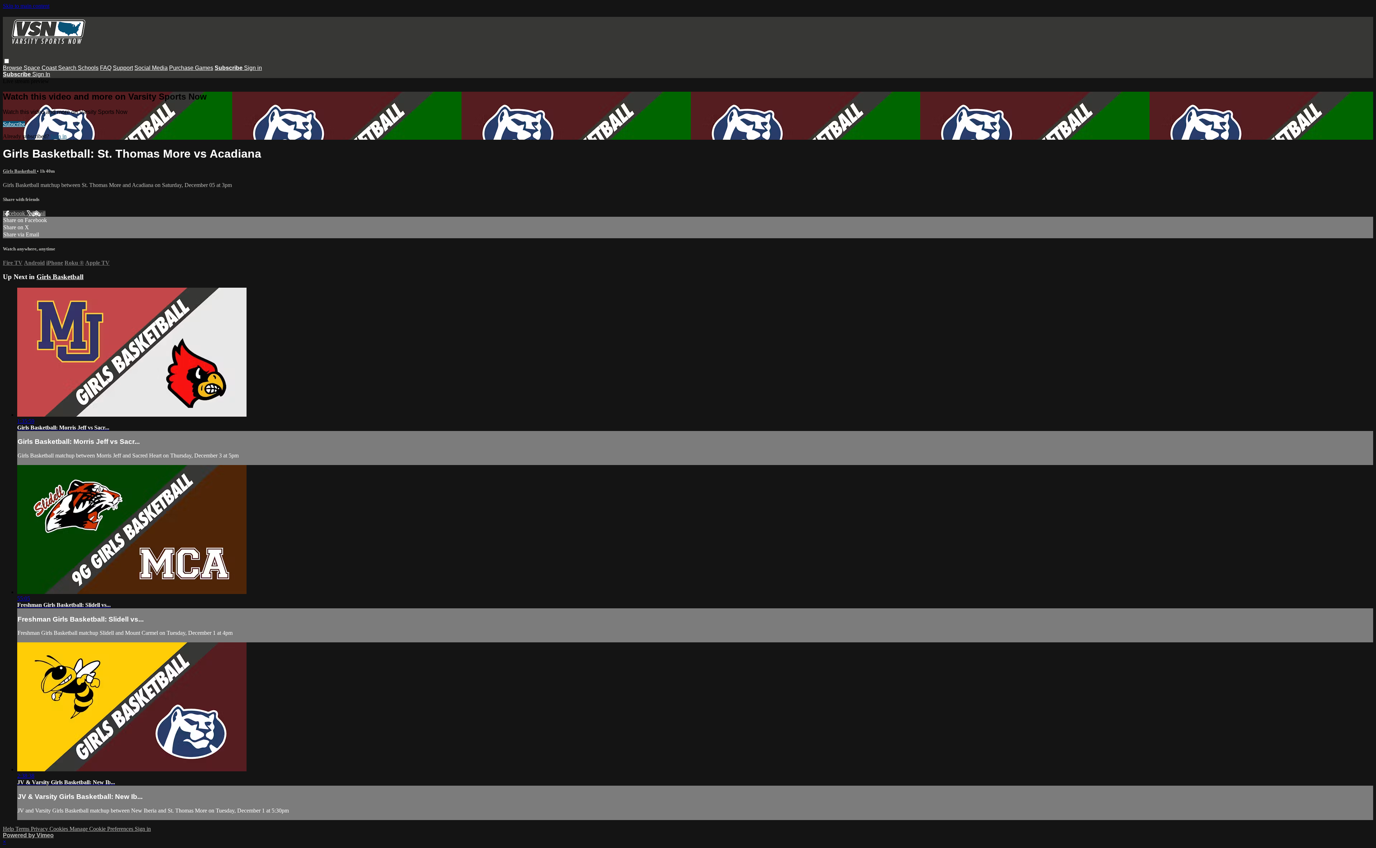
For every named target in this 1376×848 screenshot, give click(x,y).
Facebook (15, 213)
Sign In (41, 74)
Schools (88, 68)
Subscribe (14, 124)
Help (9, 829)
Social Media (151, 68)
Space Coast (41, 68)
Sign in (253, 68)
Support (123, 68)
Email (39, 213)
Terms (23, 829)
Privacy (40, 829)
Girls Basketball (20, 171)
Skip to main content (26, 6)
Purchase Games (191, 68)
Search (68, 68)
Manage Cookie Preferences (102, 829)
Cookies (59, 829)
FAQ (105, 68)
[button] (6, 61)
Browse (13, 68)
